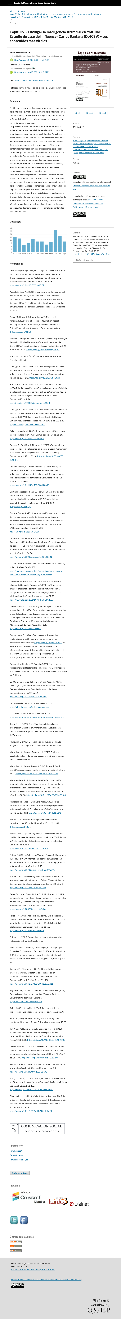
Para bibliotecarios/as (19, 1160)
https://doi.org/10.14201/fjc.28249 (45, 377)
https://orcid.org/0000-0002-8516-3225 (31, 72)
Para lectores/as (16, 1151)
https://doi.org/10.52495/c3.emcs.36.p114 (33, 80)
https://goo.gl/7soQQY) (20, 506)
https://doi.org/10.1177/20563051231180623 (31, 1111)
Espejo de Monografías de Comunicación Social (35, 3)
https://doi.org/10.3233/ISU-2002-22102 (28, 1071)
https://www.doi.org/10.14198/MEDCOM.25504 (32, 600)
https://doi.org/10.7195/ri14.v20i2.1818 (28, 887)
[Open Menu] (10, 3)
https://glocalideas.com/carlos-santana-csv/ (29, 707)
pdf (78, 113)
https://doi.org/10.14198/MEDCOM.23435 (46, 795)
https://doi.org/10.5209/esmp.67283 (42, 349)
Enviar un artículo (20, 1173)
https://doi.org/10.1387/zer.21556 (25, 628)
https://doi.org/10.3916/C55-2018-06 (27, 930)
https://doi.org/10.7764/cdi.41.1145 (45, 813)
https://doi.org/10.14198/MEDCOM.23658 (29, 485)
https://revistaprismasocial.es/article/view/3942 (31, 1089)
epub (91, 113)
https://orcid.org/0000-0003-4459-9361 (31, 60)
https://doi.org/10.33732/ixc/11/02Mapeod (29, 909)
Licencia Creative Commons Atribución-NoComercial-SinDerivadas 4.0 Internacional (88, 203)
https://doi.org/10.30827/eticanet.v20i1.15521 (31, 557)
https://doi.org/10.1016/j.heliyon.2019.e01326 (36, 773)
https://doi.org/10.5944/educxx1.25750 (40, 1057)
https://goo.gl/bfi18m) (20, 827)
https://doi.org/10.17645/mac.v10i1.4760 (28, 696)
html (103, 113)
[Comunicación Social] (37, 1133)
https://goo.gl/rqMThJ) (20, 332)
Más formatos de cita (84, 260)
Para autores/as (16, 1155)
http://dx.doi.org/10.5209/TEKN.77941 (27, 424)
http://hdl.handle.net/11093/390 (24, 531)
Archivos (21, 11)
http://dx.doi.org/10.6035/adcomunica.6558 (30, 403)
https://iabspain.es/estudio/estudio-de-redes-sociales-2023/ (37, 717)
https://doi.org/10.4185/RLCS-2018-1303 (46, 1040)
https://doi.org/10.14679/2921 (48, 642)
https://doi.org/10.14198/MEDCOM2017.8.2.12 (31, 984)
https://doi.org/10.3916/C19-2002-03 (27, 438)
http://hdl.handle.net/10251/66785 (26, 1001)
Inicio (12, 11)
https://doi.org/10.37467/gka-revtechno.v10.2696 (32, 870)
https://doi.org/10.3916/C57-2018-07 (27, 285)
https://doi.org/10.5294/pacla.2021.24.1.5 (29, 848)
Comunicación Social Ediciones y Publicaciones (33, 1269)
